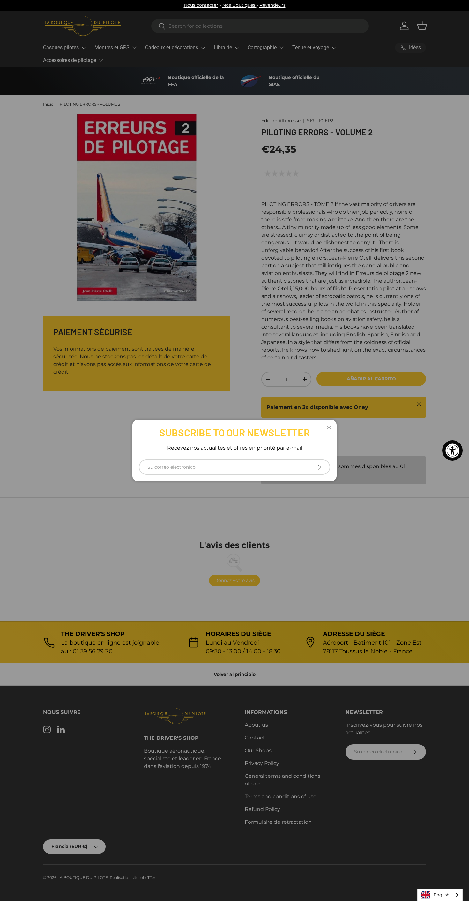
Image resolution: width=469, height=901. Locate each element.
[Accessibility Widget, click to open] (452, 450)
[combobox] (440, 895)
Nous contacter (201, 5)
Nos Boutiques (239, 5)
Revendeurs (272, 5)
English (442, 894)
